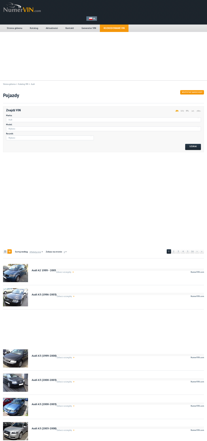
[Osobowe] (198, 111)
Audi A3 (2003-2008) (44, 428)
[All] (177, 111)
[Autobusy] (182, 111)
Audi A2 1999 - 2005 (44, 270)
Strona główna (14, 28)
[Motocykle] (193, 111)
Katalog (34, 28)
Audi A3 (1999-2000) (44, 355)
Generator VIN (89, 28)
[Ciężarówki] (187, 111)
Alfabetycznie (35, 252)
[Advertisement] (103, 56)
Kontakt (69, 28)
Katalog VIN (23, 84)
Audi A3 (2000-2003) (44, 380)
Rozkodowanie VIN (114, 28)
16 (192, 251)
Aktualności (52, 28)
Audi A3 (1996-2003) (44, 294)
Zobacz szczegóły (63, 272)
